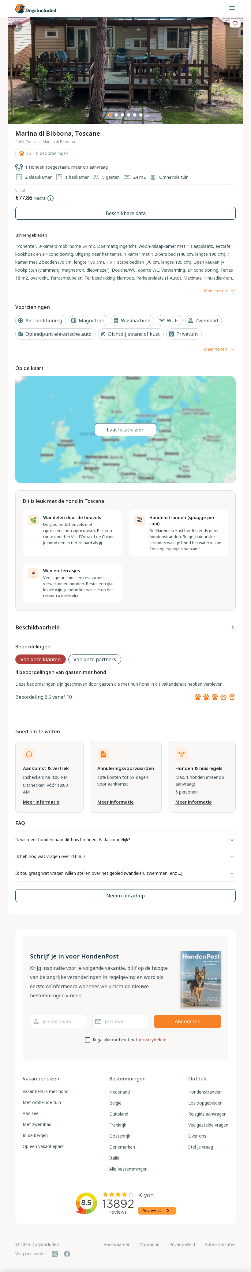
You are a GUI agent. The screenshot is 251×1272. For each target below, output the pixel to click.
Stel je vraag (200, 1147)
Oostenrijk (119, 1136)
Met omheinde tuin (42, 1102)
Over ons (197, 1136)
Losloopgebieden (205, 1103)
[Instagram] (54, 1253)
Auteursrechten (220, 1244)
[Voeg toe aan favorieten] (235, 23)
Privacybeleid (182, 1244)
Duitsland (118, 1114)
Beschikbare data (126, 213)
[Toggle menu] (232, 8)
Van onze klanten (41, 659)
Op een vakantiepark (43, 1146)
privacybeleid (153, 1040)
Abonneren (187, 1021)
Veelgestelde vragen (208, 1125)
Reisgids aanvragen (207, 1114)
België (115, 1103)
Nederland (119, 1092)
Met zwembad (37, 1124)
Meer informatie (41, 802)
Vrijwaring (149, 1244)
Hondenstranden (205, 1092)
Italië (114, 1158)
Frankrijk (117, 1125)
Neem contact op (125, 895)
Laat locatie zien (125, 429)
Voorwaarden (117, 1244)
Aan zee (31, 1113)
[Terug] (17, 26)
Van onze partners (94, 659)
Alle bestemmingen (128, 1169)
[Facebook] (67, 1253)
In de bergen (35, 1135)
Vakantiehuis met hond (46, 1091)
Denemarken (122, 1147)
